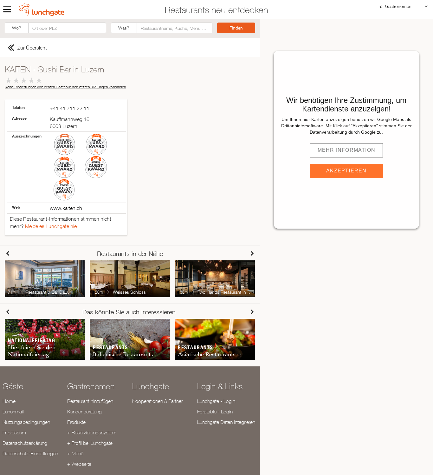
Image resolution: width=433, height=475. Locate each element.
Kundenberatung (84, 411)
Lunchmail (13, 411)
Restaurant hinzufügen (90, 401)
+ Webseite (79, 464)
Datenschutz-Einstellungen (30, 453)
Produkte (76, 422)
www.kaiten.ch (66, 208)
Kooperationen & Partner (157, 401)
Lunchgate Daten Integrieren (226, 422)
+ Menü (75, 453)
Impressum (14, 432)
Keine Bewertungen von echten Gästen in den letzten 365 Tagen (65, 86)
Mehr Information (346, 150)
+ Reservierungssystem (91, 432)
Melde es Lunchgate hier (51, 226)
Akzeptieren (346, 170)
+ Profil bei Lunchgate (90, 443)
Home (9, 401)
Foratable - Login (215, 411)
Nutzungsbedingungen (26, 422)
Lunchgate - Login (216, 401)
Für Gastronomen (394, 6)
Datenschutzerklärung (25, 443)
